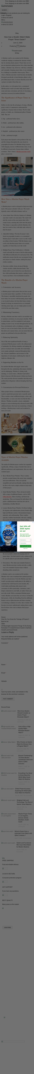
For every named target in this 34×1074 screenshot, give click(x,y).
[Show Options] (30, 540)
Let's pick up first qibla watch (25, 546)
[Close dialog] (33, 522)
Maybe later (25, 548)
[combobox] (25, 540)
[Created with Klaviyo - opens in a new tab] (17, 552)
